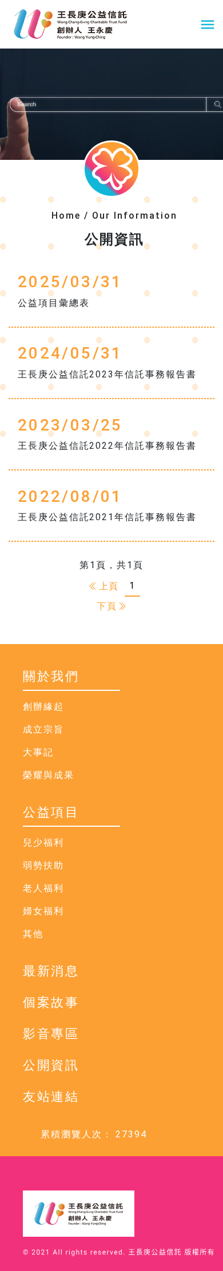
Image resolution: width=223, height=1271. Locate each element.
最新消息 (51, 971)
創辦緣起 (43, 706)
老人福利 (43, 888)
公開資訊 (51, 1065)
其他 (33, 933)
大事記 (38, 752)
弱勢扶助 (43, 865)
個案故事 (51, 1002)
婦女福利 (43, 911)
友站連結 (51, 1096)
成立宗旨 (43, 729)
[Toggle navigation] (207, 24)
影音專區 (51, 1034)
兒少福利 (43, 842)
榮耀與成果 (48, 775)
